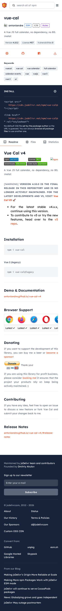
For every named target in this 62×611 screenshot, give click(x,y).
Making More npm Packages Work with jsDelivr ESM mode (30, 582)
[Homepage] (7, 53)
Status (34, 511)
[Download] (55, 53)
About (7, 511)
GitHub (8, 547)
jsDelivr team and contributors (38, 463)
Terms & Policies (40, 517)
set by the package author (35, 126)
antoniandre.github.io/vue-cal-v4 (22, 296)
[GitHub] (23, 53)
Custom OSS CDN (14, 531)
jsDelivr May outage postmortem (22, 602)
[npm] (39, 53)
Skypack (32, 553)
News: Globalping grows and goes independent (30, 597)
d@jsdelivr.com (39, 524)
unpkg (30, 547)
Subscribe (31, 492)
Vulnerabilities (45, 42)
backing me (29, 377)
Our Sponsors (11, 524)
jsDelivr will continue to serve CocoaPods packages (27, 590)
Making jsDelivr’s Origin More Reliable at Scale (30, 574)
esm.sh (54, 547)
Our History (10, 517)
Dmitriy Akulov (26, 466)
